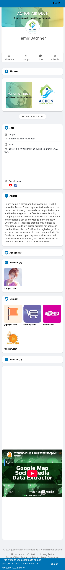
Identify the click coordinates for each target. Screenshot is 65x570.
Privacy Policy (47, 554)
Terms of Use (12, 557)
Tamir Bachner (32, 38)
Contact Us (32, 554)
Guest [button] (57, 2)
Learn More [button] (18, 567)
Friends (14, 262)
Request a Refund (30, 557)
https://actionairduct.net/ (22, 138)
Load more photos (33, 116)
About (22, 554)
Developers (53, 557)
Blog (43, 557)
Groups (14, 359)
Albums (14, 252)
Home (14, 554)
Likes (13, 299)
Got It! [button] (54, 564)
